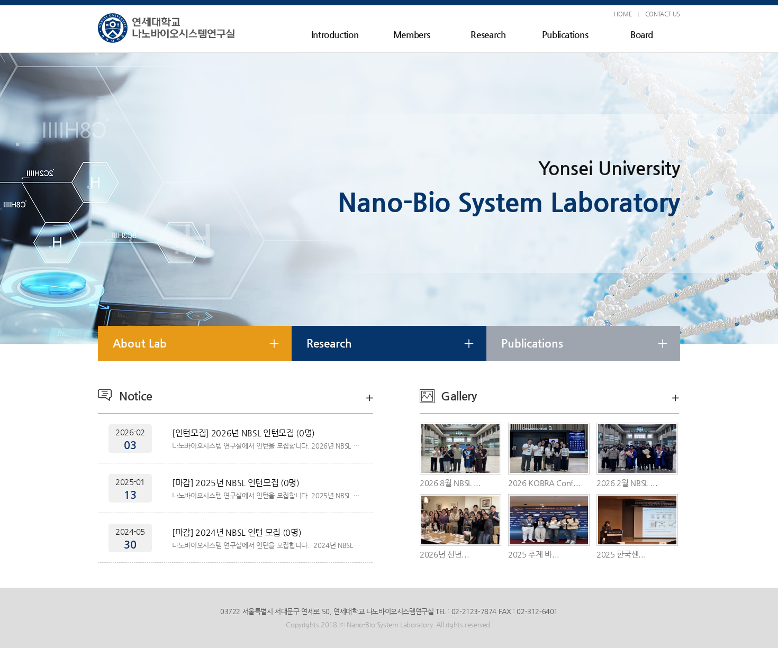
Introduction (335, 34)
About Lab (140, 343)
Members (411, 34)
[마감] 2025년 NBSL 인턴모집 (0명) (236, 483)
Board (641, 34)
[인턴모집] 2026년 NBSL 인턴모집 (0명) (243, 433)
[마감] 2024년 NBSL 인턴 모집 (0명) (236, 532)
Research (488, 34)
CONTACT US (662, 14)
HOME (623, 14)
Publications (565, 34)
